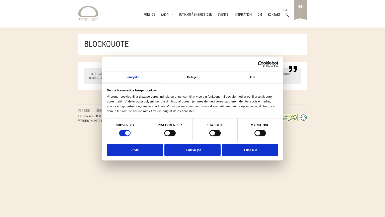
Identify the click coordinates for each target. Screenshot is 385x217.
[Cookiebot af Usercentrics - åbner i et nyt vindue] (260, 64)
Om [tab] (252, 77)
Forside (149, 14)
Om (260, 14)
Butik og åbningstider (195, 14)
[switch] (170, 134)
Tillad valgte (192, 149)
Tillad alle (250, 149)
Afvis (135, 149)
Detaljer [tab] (192, 77)
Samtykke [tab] (132, 77)
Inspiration (243, 14)
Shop (165, 15)
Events (223, 14)
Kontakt (274, 14)
